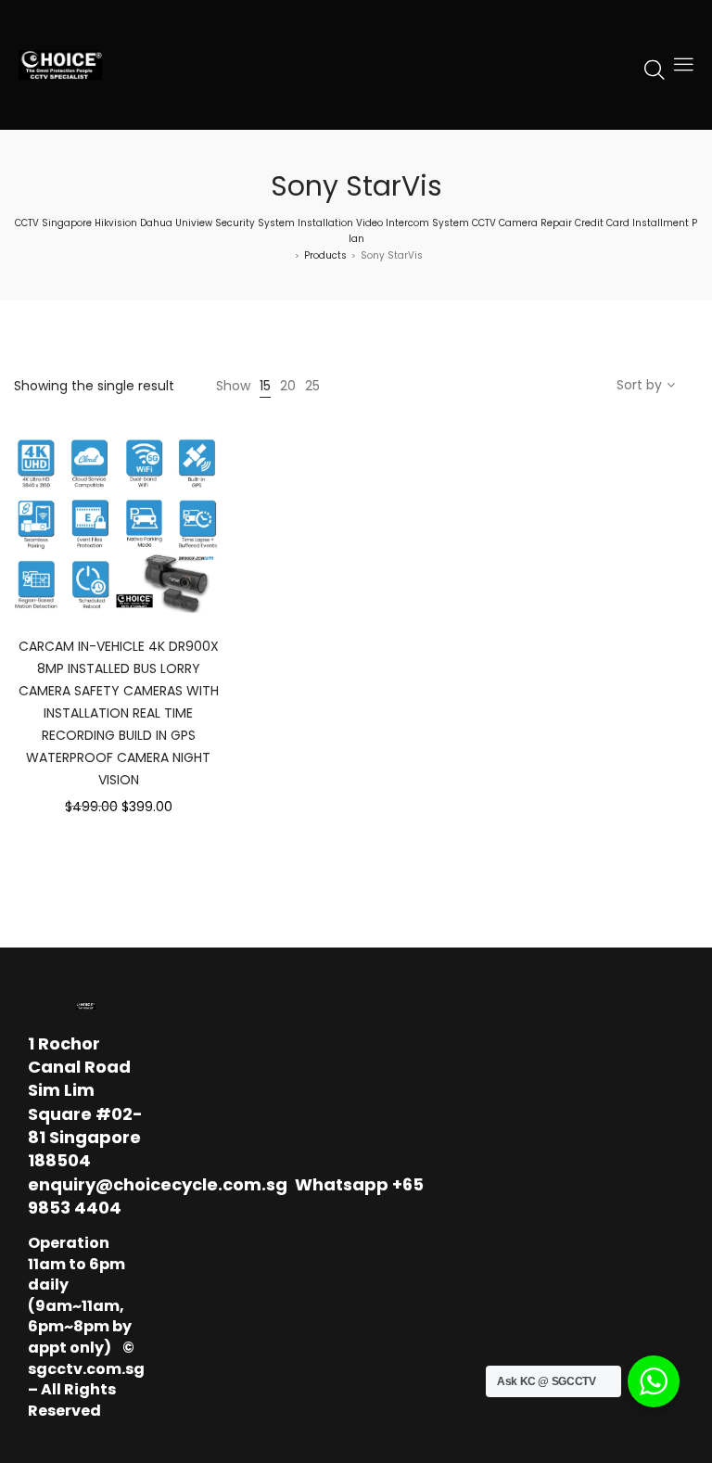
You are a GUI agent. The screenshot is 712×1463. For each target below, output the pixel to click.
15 (265, 385)
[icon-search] (654, 69)
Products (325, 255)
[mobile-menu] (683, 65)
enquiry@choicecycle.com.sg (157, 1184)
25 (312, 385)
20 (288, 385)
